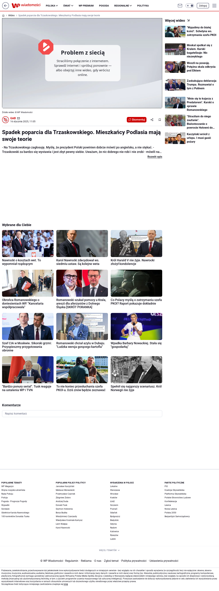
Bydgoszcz (115, 516)
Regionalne (121, 5)
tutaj (66, 584)
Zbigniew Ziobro (63, 497)
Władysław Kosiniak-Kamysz (69, 520)
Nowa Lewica (171, 509)
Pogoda (104, 5)
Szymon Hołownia (64, 509)
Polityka (143, 5)
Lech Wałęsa (61, 524)
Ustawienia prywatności (163, 560)
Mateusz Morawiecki (65, 490)
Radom (113, 528)
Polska (50, 5)
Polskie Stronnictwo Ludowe (178, 497)
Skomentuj (138, 119)
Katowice (114, 531)
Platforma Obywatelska (175, 494)
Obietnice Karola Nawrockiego (15, 512)
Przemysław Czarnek (65, 494)
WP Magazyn (7, 486)
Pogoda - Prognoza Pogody (14, 501)
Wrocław (114, 494)
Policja (4, 497)
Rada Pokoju (7, 494)
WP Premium (86, 5)
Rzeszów (114, 535)
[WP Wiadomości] (29, 5)
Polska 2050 (170, 512)
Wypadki (5, 505)
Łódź (112, 501)
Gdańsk (113, 512)
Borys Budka (61, 512)
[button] (189, 6)
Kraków (113, 497)
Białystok (114, 520)
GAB (13, 118)
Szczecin (114, 505)
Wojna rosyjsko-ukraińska (13, 490)
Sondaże (5, 509)
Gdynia (113, 524)
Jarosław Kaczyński (65, 486)
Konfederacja (171, 501)
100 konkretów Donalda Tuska (15, 516)
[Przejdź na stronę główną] (5, 8)
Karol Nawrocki (63, 528)
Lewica (168, 505)
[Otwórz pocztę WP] (180, 5)
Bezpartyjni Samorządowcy (177, 516)
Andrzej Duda (62, 501)
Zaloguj (203, 5)
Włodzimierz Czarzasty (66, 516)
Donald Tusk (61, 505)
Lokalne (113, 486)
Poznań (113, 509)
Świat (66, 5)
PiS (166, 486)
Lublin (113, 539)
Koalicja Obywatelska (174, 490)
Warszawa (115, 490)
